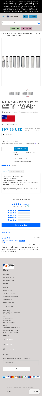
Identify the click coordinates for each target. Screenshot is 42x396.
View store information (22, 162)
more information (16, 172)
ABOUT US (6, 274)
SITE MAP (6, 288)
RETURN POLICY (8, 303)
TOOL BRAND (26, 28)
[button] (6, 165)
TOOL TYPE (15, 28)
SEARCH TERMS (8, 291)
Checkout (33, 16)
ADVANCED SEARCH (9, 294)
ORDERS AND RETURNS (11, 297)
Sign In (25, 16)
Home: (4, 34)
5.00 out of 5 (26, 204)
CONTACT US (7, 300)
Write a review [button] (21, 225)
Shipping (4, 141)
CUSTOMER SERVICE (10, 277)
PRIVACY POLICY (8, 280)
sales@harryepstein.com (11, 327)
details (5, 172)
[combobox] (19, 23)
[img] (6, 238)
